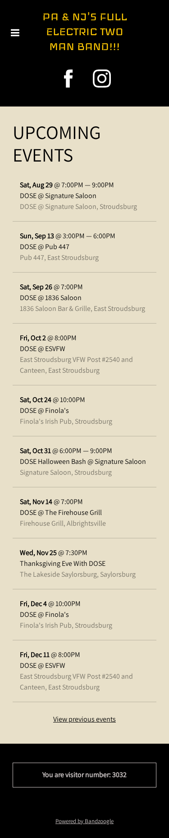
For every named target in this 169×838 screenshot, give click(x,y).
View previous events (84, 719)
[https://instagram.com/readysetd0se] (102, 78)
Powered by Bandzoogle (84, 821)
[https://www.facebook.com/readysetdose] (68, 78)
